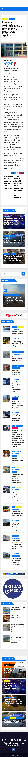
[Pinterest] (15, 63)
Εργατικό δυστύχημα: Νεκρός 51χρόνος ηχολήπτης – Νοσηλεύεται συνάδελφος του (17, 478)
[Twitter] (8, 63)
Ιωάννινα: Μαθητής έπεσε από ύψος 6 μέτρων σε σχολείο (12, 28)
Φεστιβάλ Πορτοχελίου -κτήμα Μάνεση (17, 460)
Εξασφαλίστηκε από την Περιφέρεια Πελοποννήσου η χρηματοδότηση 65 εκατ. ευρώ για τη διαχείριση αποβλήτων (18, 639)
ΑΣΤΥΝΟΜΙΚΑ (5, 18)
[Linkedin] (11, 63)
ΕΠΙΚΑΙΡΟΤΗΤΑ (12, 18)
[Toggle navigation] (14, 8)
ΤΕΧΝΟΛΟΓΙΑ (14, 428)
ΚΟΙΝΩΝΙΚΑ (14, 455)
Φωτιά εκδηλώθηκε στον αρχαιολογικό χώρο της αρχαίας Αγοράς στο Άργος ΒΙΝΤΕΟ (17, 544)
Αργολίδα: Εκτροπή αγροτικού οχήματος (12, 241)
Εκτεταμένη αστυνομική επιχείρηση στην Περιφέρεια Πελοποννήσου (13, 222)
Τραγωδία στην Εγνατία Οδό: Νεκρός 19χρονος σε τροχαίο (17, 513)
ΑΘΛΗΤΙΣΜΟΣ (6, 668)
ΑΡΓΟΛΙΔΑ (14, 326)
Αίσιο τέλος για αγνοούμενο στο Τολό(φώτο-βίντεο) (17, 372)
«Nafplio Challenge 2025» (12, 671)
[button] (25, 8)
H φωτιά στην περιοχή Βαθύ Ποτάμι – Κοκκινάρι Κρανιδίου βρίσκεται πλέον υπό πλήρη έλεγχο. (18, 527)
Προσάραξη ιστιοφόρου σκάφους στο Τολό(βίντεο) (17, 358)
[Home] (2, 8)
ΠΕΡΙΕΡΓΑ (13, 254)
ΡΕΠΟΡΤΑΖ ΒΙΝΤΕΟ (15, 294)
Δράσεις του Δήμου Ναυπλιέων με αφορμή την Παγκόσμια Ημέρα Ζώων (13, 702)
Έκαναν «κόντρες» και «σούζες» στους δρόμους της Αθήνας (13, 258)
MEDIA (13, 425)
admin (7, 303)
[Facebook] (5, 63)
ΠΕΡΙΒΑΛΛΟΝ (15, 399)
